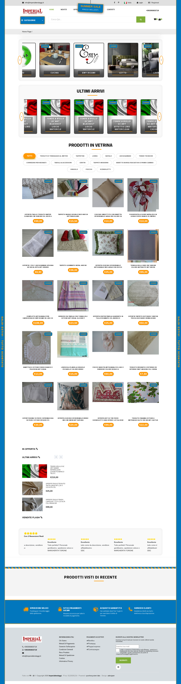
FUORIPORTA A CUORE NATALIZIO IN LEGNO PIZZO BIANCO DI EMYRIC (143, 215)
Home (51, 9)
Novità (64, 9)
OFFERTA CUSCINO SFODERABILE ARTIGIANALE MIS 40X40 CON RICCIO (108, 266)
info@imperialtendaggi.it (34, 3)
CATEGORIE (29, 20)
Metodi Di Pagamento (66, 644)
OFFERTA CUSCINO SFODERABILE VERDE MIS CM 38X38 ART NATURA (73, 419)
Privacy (146, 650)
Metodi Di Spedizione (66, 655)
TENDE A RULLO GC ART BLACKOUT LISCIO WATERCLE (40, 124)
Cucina (39, 73)
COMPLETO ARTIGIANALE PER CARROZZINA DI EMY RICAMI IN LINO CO (38, 317)
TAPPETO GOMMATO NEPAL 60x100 (73, 265)
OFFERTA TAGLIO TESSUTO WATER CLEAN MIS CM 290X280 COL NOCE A (38, 215)
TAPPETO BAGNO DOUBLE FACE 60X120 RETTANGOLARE (73, 215)
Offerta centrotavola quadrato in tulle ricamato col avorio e (108, 317)
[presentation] (20, 60)
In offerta (29, 449)
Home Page (26, 32)
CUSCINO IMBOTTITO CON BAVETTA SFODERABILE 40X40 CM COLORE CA (108, 215)
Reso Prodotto (64, 652)
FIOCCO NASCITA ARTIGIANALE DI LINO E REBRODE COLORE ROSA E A (108, 368)
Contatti (111, 9)
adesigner (111, 676)
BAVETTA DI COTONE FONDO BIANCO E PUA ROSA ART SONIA (37, 368)
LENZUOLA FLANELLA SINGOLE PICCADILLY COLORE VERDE (73, 368)
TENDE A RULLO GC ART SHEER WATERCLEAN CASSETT (140, 125)
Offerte (77, 9)
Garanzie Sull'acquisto (67, 646)
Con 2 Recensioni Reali (34, 536)
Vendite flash (31, 517)
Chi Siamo (62, 641)
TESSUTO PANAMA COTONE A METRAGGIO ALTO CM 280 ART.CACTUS (143, 419)
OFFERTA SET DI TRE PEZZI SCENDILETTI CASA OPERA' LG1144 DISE (108, 419)
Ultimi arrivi (30, 457)
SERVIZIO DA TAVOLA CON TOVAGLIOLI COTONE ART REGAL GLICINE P (73, 317)
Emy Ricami (73, 73)
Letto (107, 73)
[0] (155, 19)
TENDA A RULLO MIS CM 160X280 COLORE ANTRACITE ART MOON (143, 266)
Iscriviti (123, 660)
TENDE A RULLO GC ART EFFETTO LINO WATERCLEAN (107, 125)
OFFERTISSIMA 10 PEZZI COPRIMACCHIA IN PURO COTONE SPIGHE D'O (37, 419)
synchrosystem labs (93, 676)
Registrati (155, 3)
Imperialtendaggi (55, 676)
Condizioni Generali (66, 649)
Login (140, 3)
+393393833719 (152, 10)
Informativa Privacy (66, 661)
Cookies (62, 658)
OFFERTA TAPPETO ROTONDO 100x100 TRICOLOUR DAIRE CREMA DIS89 (143, 317)
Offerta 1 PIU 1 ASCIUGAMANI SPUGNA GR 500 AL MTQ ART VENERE (37, 266)
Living (141, 73)
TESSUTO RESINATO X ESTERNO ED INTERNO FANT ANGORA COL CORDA (143, 368)
